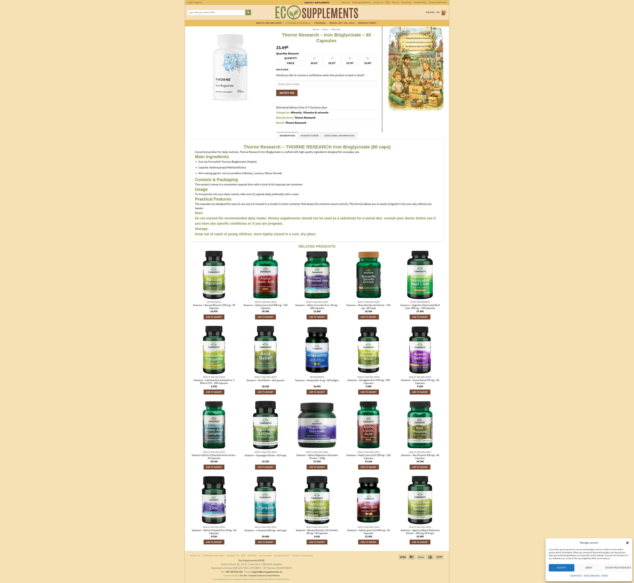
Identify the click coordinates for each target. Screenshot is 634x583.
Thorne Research (305, 117)
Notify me (287, 93)
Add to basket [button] (214, 317)
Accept (561, 567)
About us (345, 2)
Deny (589, 567)
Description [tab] (287, 135)
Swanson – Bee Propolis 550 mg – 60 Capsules (420, 457)
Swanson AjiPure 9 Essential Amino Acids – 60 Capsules (214, 457)
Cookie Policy (576, 575)
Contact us (378, 2)
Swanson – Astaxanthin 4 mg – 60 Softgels (317, 380)
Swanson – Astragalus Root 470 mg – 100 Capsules (368, 382)
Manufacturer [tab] (309, 135)
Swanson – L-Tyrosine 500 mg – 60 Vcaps (265, 530)
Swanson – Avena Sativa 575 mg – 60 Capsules (420, 382)
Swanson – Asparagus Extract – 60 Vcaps (265, 455)
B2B (387, 2)
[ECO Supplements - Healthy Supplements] (317, 12)
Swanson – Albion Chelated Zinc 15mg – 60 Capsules (214, 532)
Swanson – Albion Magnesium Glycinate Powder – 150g (317, 457)
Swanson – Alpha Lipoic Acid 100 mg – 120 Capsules (368, 457)
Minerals (335, 29)
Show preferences (617, 567)
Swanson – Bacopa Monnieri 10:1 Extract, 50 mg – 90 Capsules (317, 532)
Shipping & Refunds (361, 2)
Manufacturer (367, 23)
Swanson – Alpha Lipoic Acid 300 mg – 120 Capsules (265, 307)
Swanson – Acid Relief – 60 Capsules (266, 380)
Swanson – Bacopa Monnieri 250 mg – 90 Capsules (214, 307)
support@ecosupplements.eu (266, 571)
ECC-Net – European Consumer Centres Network (260, 575)
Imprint (604, 575)
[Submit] (248, 12)
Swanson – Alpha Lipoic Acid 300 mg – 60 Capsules (368, 532)
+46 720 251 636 (234, 571)
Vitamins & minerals (297, 23)
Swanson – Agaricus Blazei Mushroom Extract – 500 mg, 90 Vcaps (420, 532)
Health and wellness (269, 23)
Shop (325, 29)
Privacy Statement (592, 575)
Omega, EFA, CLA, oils (341, 23)
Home (316, 29)
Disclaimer (406, 2)
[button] (627, 542)
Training (319, 23)
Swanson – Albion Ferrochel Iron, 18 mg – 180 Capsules (317, 307)
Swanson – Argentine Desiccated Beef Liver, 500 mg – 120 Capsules (420, 307)
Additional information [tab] (339, 135)
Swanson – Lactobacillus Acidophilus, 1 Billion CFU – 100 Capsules (214, 382)
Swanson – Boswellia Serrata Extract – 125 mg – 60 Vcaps (368, 307)
